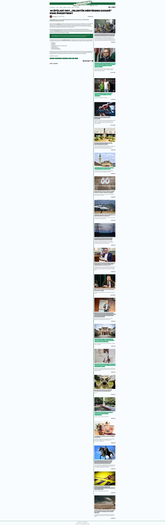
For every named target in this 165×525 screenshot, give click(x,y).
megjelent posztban (66, 39)
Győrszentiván (52, 58)
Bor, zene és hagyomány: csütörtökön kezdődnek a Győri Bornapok (103, 144)
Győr (57, 7)
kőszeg (69, 7)
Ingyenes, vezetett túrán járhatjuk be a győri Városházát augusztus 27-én (104, 168)
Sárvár (61, 7)
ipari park (70, 58)
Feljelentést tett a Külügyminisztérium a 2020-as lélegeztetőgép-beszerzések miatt (105, 35)
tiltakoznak (59, 23)
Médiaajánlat (85, 522)
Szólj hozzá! (91, 16)
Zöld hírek (77, 7)
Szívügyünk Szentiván (58, 58)
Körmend (65, 7)
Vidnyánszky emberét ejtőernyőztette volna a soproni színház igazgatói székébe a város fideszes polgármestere (104, 340)
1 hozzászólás (112, 72)
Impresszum (80, 522)
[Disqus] (71, 76)
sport (73, 7)
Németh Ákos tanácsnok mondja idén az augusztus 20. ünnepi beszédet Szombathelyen (104, 413)
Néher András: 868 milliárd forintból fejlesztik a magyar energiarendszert (103, 239)
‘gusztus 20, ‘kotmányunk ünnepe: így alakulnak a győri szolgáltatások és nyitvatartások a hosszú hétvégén (103, 462)
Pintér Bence (55, 16)
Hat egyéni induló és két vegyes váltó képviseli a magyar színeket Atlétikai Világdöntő (103, 94)
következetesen (57, 30)
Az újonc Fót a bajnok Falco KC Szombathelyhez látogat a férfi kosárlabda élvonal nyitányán (104, 488)
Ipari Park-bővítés (65, 58)
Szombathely (52, 7)
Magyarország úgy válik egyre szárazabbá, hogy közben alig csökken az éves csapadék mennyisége (104, 511)
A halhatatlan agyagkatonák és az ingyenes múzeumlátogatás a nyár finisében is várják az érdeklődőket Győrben (105, 365)
